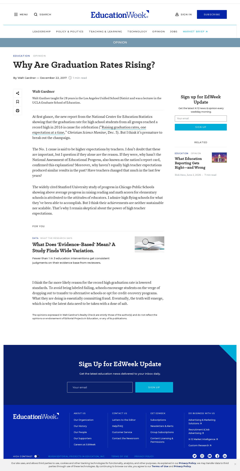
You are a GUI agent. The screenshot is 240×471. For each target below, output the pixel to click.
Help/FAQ (117, 426)
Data (35, 238)
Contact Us (119, 413)
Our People (80, 432)
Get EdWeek (158, 413)
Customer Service (122, 432)
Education (21, 56)
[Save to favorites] (17, 102)
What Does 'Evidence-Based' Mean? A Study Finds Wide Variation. (73, 247)
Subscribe (212, 14)
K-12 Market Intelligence (202, 439)
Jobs (173, 31)
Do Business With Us (202, 413)
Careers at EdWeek (84, 444)
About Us (80, 413)
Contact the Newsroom (125, 438)
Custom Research (199, 445)
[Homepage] (120, 14)
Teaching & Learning (105, 31)
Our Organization (83, 420)
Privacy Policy (144, 456)
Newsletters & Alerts (161, 426)
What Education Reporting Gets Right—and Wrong (190, 163)
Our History (80, 426)
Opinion (158, 31)
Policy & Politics (69, 31)
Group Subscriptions (162, 432)
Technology (137, 31)
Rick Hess (180, 175)
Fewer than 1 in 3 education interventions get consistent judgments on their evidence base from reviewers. (70, 260)
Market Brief (194, 31)
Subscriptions (158, 420)
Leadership (42, 31)
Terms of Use (119, 456)
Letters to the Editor (124, 420)
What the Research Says (56, 238)
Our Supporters (83, 438)
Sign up (154, 387)
